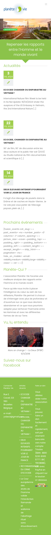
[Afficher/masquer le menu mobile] (46, 4)
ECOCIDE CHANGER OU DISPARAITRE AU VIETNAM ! (25, 403)
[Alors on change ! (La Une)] (25, 328)
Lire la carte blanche (10, 29)
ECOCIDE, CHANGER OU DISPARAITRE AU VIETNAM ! (25, 426)
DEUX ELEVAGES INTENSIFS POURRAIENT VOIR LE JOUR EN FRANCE (25, 450)
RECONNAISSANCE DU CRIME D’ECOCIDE (25, 469)
